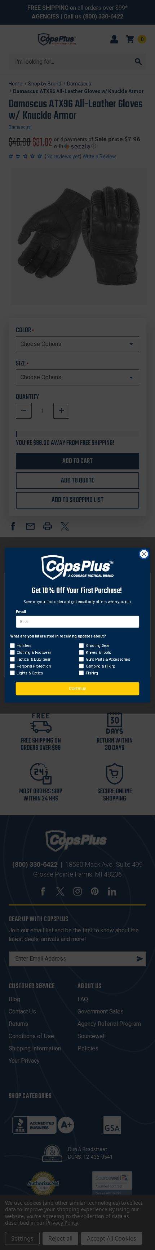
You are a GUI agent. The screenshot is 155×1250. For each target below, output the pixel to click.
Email (21, 611)
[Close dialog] (144, 553)
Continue (77, 688)
